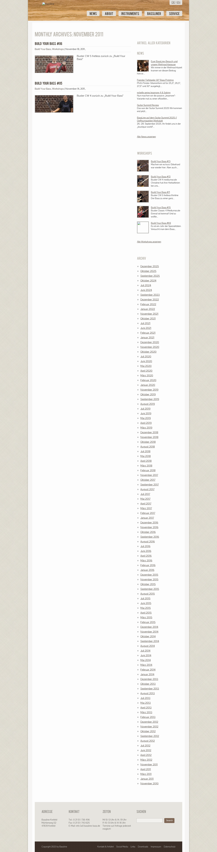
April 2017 (145, 503)
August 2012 (147, 741)
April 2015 (146, 612)
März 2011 (146, 774)
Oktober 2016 (148, 532)
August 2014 (147, 646)
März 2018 (146, 465)
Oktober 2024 (148, 280)
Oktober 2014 (148, 636)
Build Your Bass (43, 49)
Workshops (58, 49)
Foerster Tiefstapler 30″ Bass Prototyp (155, 80)
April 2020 (146, 370)
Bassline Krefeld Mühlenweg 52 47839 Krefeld (49, 822)
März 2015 (146, 617)
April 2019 (146, 423)
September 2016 (149, 537)
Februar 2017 (147, 513)
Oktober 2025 (148, 271)
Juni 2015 (145, 603)
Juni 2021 (145, 328)
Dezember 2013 (149, 679)
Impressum (156, 846)
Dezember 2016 (149, 522)
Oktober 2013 (148, 684)
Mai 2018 (145, 456)
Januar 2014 (147, 674)
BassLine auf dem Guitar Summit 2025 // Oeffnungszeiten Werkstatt (157, 119)
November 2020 (149, 347)
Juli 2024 (145, 285)
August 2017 (147, 489)
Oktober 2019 (148, 394)
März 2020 (146, 375)
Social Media (122, 846)
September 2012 (149, 736)
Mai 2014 (145, 660)
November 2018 (149, 437)
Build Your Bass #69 (161, 223)
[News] (93, 13)
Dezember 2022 (149, 299)
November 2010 (149, 783)
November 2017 (149, 475)
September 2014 (149, 641)
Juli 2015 (145, 598)
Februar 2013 (147, 717)
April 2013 (146, 707)
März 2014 (146, 665)
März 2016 (146, 560)
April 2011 (145, 769)
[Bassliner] (154, 13)
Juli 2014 (145, 650)
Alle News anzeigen (146, 136)
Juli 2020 (145, 356)
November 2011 (149, 764)
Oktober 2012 (148, 731)
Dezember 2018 (149, 432)
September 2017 (149, 484)
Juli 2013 (145, 698)
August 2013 (147, 693)
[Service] (174, 13)
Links (133, 846)
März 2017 (146, 508)
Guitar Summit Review (148, 105)
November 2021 (149, 314)
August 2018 (147, 446)
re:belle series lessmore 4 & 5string (153, 92)
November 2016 (149, 527)
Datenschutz (169, 846)
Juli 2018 (145, 451)
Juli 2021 (145, 323)
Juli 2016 (145, 546)
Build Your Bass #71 (160, 192)
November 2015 (149, 579)
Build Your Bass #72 (161, 176)
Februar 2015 (147, 622)
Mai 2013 (145, 703)
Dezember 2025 (149, 266)
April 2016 (146, 555)
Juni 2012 (145, 750)
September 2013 (149, 688)
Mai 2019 (145, 418)
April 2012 (146, 755)
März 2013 (146, 712)
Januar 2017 (147, 518)
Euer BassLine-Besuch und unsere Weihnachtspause (164, 63)
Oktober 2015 (148, 584)
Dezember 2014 (149, 627)
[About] (109, 13)
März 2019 (146, 427)
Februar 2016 (147, 565)
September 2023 (150, 295)
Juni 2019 (145, 413)
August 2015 (147, 593)
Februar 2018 (147, 470)
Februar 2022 (148, 304)
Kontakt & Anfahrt (105, 846)
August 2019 (147, 404)
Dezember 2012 (149, 722)
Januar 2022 (147, 309)
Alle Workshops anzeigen (149, 241)
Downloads (143, 846)
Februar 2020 (148, 380)
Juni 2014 (145, 655)
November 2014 (149, 631)
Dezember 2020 (149, 342)
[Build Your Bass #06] (48, 44)
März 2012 (146, 760)
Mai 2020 (146, 366)
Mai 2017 (145, 499)
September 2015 (149, 589)
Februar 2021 (147, 332)
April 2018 (146, 461)
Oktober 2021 (148, 318)
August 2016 (147, 541)
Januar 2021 (147, 337)
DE (173, 2)
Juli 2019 (145, 408)
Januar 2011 (147, 778)
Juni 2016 (145, 551)
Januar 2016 (147, 570)
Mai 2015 (145, 608)
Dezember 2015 (149, 574)
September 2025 (150, 276)
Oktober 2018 (148, 442)
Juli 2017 (145, 494)
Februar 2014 (147, 669)
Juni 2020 (146, 361)
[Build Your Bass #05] (48, 83)
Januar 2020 (147, 385)
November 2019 (149, 389)
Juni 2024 (146, 290)
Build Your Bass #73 (160, 161)
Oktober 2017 (147, 480)
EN (178, 2)
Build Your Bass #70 (161, 207)
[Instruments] (130, 13)
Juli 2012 (145, 745)
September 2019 (149, 399)
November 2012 (149, 726)
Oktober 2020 (148, 351)
